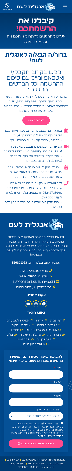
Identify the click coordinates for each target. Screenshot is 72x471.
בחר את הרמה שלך (48, 409)
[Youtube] (28, 303)
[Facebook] (43, 303)
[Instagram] (36, 303)
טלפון (57, 381)
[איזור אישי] (7, 5)
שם (58, 368)
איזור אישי (7, 9)
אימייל (56, 395)
